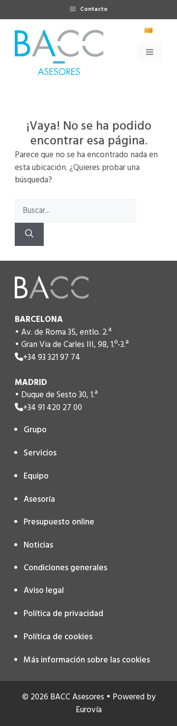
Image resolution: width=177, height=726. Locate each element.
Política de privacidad (63, 614)
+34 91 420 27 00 (52, 408)
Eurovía (89, 710)
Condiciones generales (65, 568)
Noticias (38, 545)
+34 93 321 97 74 (51, 357)
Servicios (40, 453)
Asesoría (39, 499)
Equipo (36, 476)
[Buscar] (29, 234)
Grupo (35, 430)
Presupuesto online (59, 522)
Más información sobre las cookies (87, 660)
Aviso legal (44, 590)
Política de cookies (58, 637)
